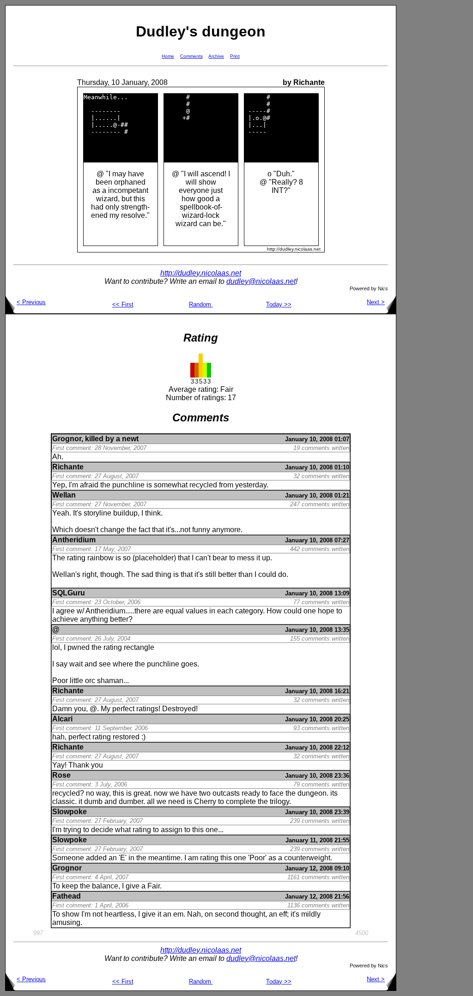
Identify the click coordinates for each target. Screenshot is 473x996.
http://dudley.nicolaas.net (200, 273)
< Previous (31, 302)
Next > (376, 302)
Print (235, 56)
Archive (216, 56)
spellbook (196, 207)
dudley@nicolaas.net (261, 281)
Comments (191, 56)
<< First (122, 304)
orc (90, 680)
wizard (107, 199)
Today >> (278, 304)
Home (168, 56)
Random (201, 304)
